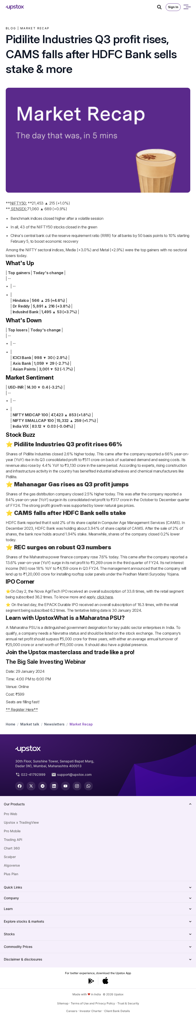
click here (105, 597)
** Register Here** (22, 709)
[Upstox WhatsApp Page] (88, 786)
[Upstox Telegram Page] (42, 786)
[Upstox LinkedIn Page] (54, 786)
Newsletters (54, 724)
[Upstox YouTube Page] (65, 786)
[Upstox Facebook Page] (19, 786)
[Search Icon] (161, 7)
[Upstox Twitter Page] (31, 786)
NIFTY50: (18, 203)
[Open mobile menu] (187, 7)
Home (10, 724)
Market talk (29, 724)
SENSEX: (18, 208)
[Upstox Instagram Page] (77, 786)
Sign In (173, 7)
